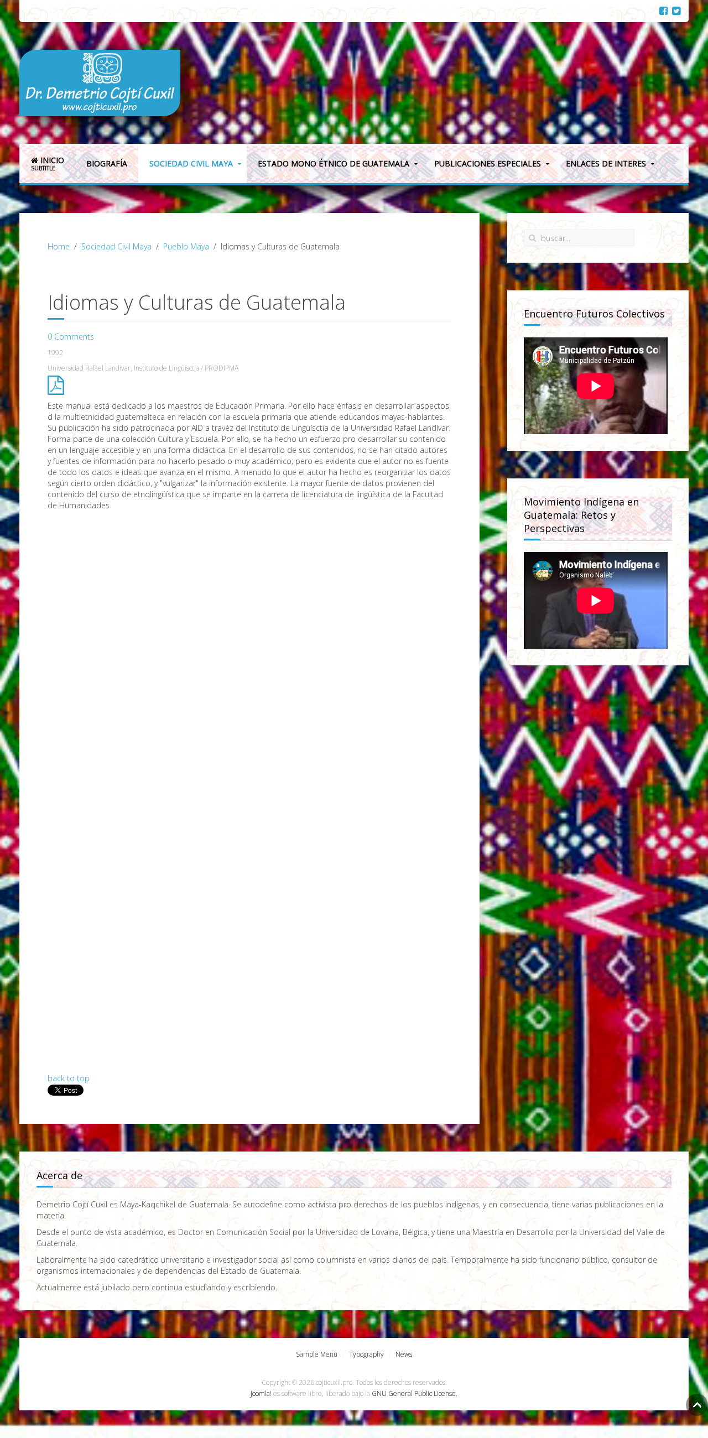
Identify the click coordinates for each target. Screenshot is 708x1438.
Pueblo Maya (186, 246)
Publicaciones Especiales (487, 163)
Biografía (106, 163)
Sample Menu (316, 1354)
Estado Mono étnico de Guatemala (333, 163)
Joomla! (261, 1393)
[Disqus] (249, 651)
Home (59, 246)
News (403, 1354)
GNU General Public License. (414, 1393)
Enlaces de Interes (606, 163)
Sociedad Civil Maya (191, 163)
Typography (366, 1354)
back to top (69, 1078)
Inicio (47, 163)
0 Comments (71, 336)
